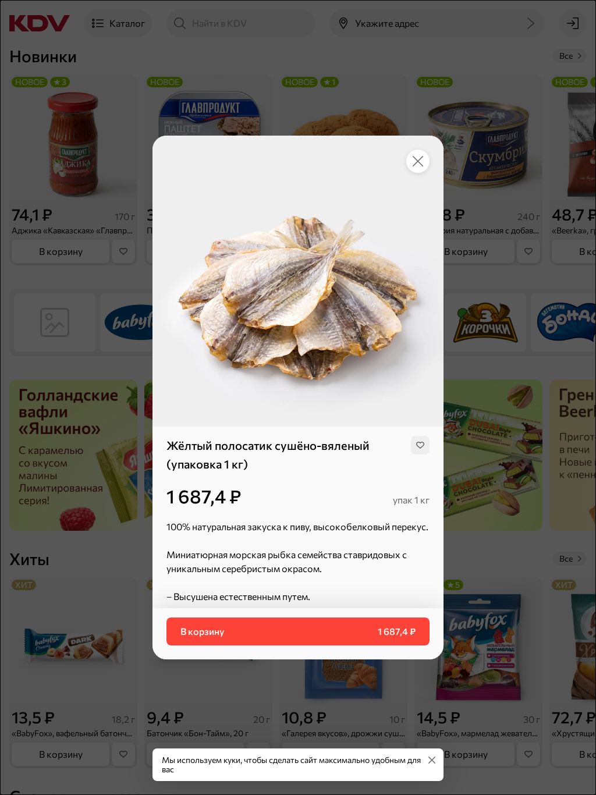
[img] (420, 445)
